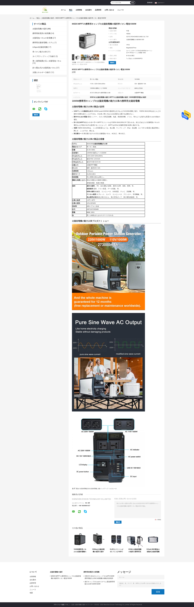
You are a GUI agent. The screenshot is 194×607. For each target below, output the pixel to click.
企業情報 (79, 10)
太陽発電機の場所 (47, 18)
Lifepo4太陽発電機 (40, 47)
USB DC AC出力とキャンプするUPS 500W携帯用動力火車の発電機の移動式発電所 (99, 577)
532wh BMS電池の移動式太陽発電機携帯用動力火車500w (153, 550)
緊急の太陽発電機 (81, 488)
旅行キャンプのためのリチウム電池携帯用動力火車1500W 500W (100, 583)
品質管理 (98, 10)
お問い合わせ (109, 10)
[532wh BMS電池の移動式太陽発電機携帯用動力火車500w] (153, 539)
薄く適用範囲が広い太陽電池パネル (46, 61)
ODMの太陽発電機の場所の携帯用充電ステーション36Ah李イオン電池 (134, 550)
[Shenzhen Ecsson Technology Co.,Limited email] (35, 109)
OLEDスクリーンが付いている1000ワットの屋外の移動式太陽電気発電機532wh (116, 550)
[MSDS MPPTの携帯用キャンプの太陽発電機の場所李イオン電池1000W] (87, 40)
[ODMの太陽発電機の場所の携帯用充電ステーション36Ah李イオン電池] (135, 539)
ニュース (120, 10)
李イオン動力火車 (39, 52)
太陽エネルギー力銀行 (41, 72)
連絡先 (112, 62)
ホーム (63, 10)
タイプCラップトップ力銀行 (43, 56)
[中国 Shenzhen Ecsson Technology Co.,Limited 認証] (39, 88)
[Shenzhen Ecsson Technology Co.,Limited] (42, 10)
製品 (70, 10)
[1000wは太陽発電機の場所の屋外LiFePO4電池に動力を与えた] (98, 539)
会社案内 (88, 10)
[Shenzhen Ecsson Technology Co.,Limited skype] (47, 109)
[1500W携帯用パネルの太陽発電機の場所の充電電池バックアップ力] (80, 539)
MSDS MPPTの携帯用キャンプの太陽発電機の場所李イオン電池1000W (66, 577)
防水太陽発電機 (92, 488)
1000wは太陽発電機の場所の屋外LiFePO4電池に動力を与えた (98, 550)
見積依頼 (149, 2)
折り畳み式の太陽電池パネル (44, 68)
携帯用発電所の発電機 (41, 33)
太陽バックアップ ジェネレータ (107, 488)
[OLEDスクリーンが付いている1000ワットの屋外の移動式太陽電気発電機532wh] (116, 539)
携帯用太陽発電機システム (43, 42)
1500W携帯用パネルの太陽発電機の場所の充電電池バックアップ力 (80, 550)
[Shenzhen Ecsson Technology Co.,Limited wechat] (41, 109)
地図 (31, 593)
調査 (132, 2)
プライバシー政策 (59, 604)
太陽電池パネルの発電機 (42, 38)
